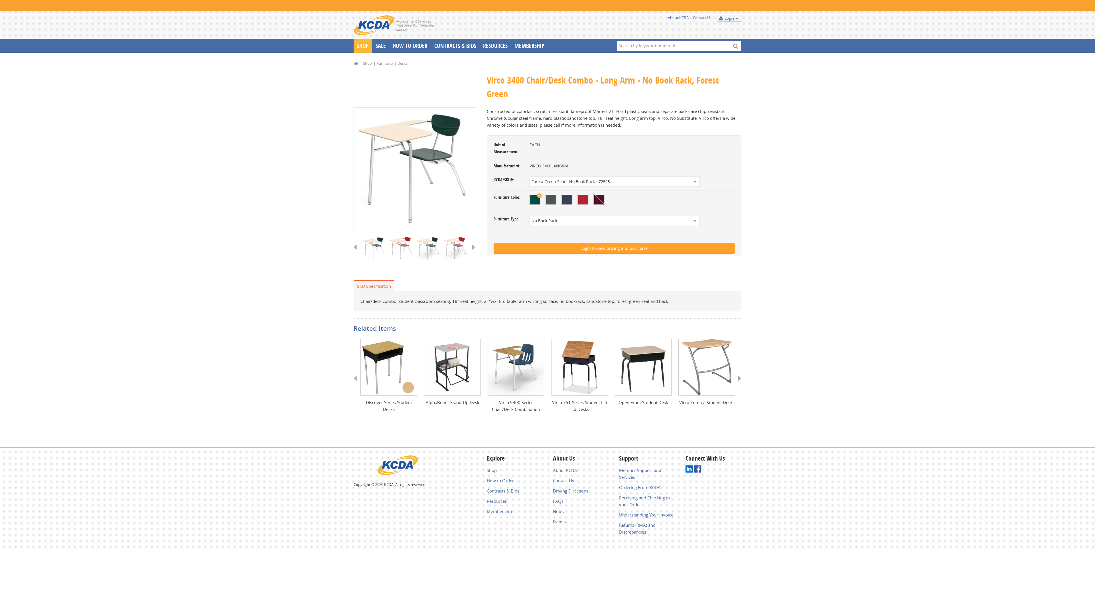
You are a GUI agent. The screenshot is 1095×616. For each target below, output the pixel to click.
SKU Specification (374, 286)
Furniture (385, 63)
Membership (529, 46)
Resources (495, 46)
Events (559, 521)
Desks (402, 63)
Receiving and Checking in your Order (644, 501)
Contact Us (702, 17)
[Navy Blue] (567, 199)
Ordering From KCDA (640, 487)
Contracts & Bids (455, 46)
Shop (363, 46)
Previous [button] (357, 252)
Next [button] (471, 252)
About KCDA (678, 17)
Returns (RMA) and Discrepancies (637, 528)
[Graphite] (551, 199)
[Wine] (599, 199)
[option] (414, 168)
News (558, 511)
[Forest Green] (535, 199)
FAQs (558, 501)
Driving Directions (570, 491)
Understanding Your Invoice (646, 515)
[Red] (583, 199)
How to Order (500, 480)
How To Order (410, 46)
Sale (381, 46)
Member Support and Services (640, 473)
